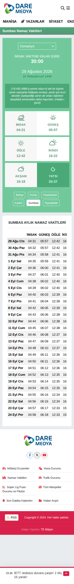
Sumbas (33, 202)
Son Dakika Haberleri (19, 500)
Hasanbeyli (50, 194)
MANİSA (10, 21)
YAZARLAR (34, 21)
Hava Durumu (52, 468)
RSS (13, 517)
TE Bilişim (47, 529)
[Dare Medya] (17, 8)
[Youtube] (44, 455)
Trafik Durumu (51, 477)
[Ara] (63, 8)
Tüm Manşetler (52, 487)
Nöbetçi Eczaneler (18, 468)
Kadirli (18, 202)
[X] (37, 455)
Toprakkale (51, 202)
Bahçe (20, 194)
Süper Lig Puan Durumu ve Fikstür (14, 489)
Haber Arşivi (50, 500)
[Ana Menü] (68, 8)
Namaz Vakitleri (17, 477)
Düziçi (33, 194)
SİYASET (56, 21)
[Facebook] (30, 455)
